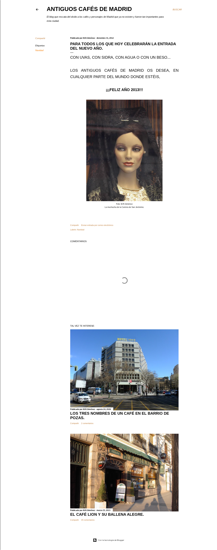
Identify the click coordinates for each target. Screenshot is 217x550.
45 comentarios (88, 520)
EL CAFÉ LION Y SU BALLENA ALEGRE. (107, 514)
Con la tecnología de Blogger (111, 540)
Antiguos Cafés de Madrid (89, 9)
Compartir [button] (40, 38)
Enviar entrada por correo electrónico (97, 225)
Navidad (39, 50)
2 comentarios (87, 423)
